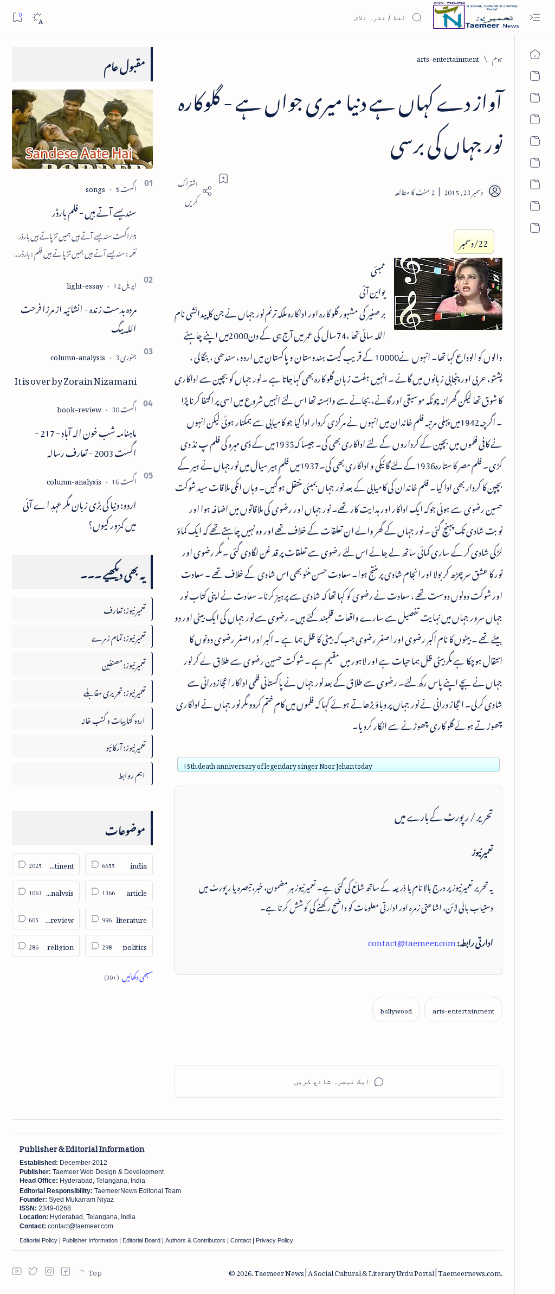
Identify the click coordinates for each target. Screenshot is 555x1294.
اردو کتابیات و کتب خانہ (113, 718)
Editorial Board (141, 1240)
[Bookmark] (17, 17)
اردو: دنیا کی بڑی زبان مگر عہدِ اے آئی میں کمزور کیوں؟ (80, 513)
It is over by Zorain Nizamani (76, 378)
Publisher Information (90, 1240)
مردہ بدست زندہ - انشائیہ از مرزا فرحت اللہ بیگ (79, 317)
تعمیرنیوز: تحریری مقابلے (114, 690)
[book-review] (79, 408)
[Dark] (37, 17)
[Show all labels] (128, 975)
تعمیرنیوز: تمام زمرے (118, 636)
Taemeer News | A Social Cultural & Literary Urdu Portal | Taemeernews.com (377, 1271)
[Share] (193, 191)
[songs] (95, 187)
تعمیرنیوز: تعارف (124, 608)
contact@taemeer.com (412, 940)
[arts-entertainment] (463, 1009)
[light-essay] (85, 284)
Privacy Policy (274, 1240)
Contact (240, 1240)
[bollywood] (396, 1009)
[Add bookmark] (223, 178)
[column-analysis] (77, 356)
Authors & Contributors (195, 1240)
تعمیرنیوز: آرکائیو (125, 745)
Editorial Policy (38, 1240)
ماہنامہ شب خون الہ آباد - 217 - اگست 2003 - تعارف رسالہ (86, 440)
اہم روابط (131, 773)
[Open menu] (534, 17)
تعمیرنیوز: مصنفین (123, 663)
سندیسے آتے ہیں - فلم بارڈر (94, 210)
